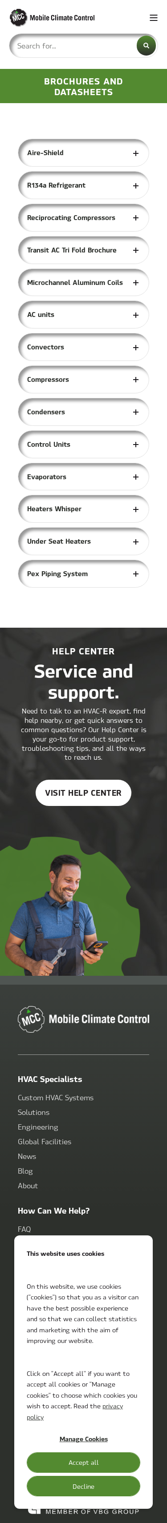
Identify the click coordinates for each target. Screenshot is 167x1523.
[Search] (146, 46)
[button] (154, 1510)
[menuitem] (56, 1097)
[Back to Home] (62, 18)
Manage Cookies (84, 1438)
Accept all (84, 1462)
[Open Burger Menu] (154, 17)
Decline (83, 1486)
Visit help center (83, 792)
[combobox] (83, 45)
